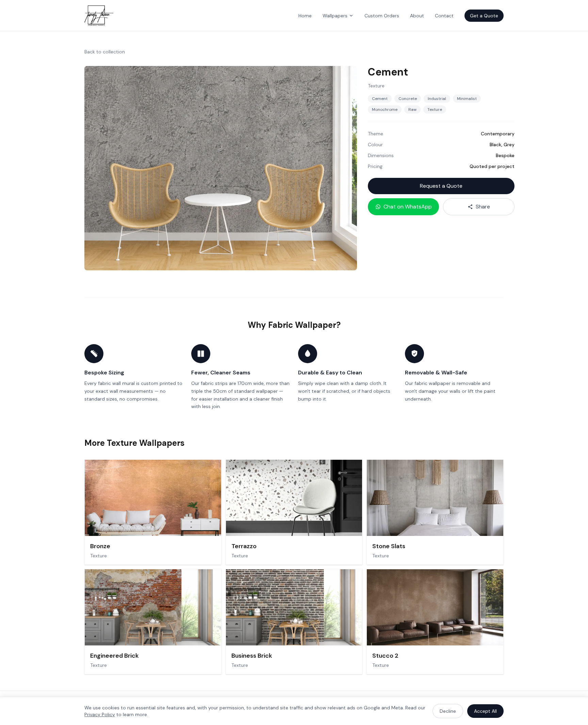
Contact (444, 16)
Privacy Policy (99, 714)
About (417, 16)
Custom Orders (381, 16)
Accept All (485, 711)
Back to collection (104, 52)
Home (305, 16)
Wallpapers (335, 16)
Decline (448, 711)
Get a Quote (484, 16)
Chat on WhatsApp (407, 206)
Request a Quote (441, 185)
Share (483, 206)
